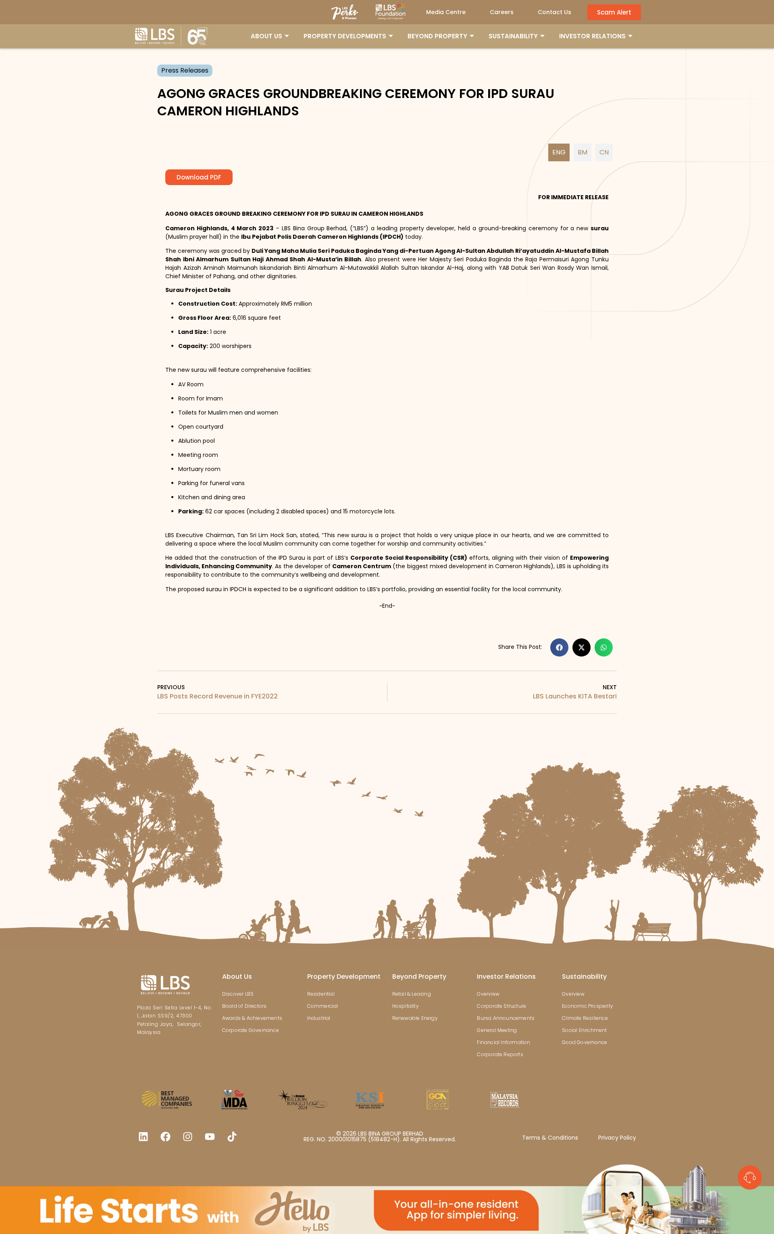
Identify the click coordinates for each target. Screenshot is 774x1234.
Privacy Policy (617, 1138)
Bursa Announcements (506, 1018)
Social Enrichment (584, 1030)
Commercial (322, 1006)
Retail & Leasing (411, 993)
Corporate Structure (501, 1006)
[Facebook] (165, 1137)
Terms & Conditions (550, 1138)
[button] (559, 647)
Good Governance (584, 1042)
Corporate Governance (250, 1030)
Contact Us (554, 12)
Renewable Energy (415, 1018)
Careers (502, 12)
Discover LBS (238, 993)
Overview (488, 993)
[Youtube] (210, 1137)
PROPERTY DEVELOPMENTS (345, 36)
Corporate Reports (500, 1054)
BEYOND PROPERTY (437, 36)
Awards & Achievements (252, 1018)
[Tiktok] (232, 1137)
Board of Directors (244, 1006)
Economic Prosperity (587, 1006)
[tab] (559, 152)
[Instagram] (187, 1137)
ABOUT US (266, 36)
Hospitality (405, 1006)
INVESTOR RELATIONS (592, 36)
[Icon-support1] (750, 1177)
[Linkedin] (143, 1137)
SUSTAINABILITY (513, 36)
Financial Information (503, 1042)
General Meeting (497, 1030)
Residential (321, 993)
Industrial (319, 1018)
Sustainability (584, 976)
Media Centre (446, 12)
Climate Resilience (585, 1018)
